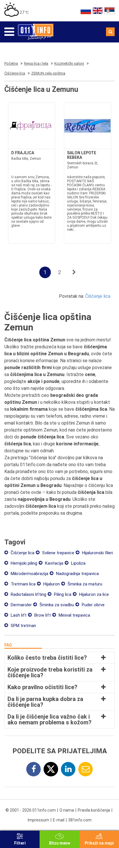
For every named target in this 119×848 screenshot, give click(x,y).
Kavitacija (53, 563)
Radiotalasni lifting (28, 594)
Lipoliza (77, 563)
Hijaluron (51, 584)
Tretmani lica (23, 584)
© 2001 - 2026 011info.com (30, 810)
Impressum (38, 820)
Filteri (20, 843)
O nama (67, 810)
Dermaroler (21, 604)
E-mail (58, 820)
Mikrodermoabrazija (29, 573)
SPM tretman (23, 625)
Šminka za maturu (84, 584)
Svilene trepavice (57, 552)
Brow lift (42, 615)
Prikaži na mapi (99, 843)
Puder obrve (93, 604)
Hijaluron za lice (93, 594)
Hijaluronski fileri (97, 552)
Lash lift (18, 615)
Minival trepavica (73, 615)
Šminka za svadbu (56, 604)
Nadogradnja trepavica (77, 573)
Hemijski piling (23, 563)
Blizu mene (59, 843)
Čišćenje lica (97, 296)
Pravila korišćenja (94, 810)
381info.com (80, 820)
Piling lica (62, 594)
